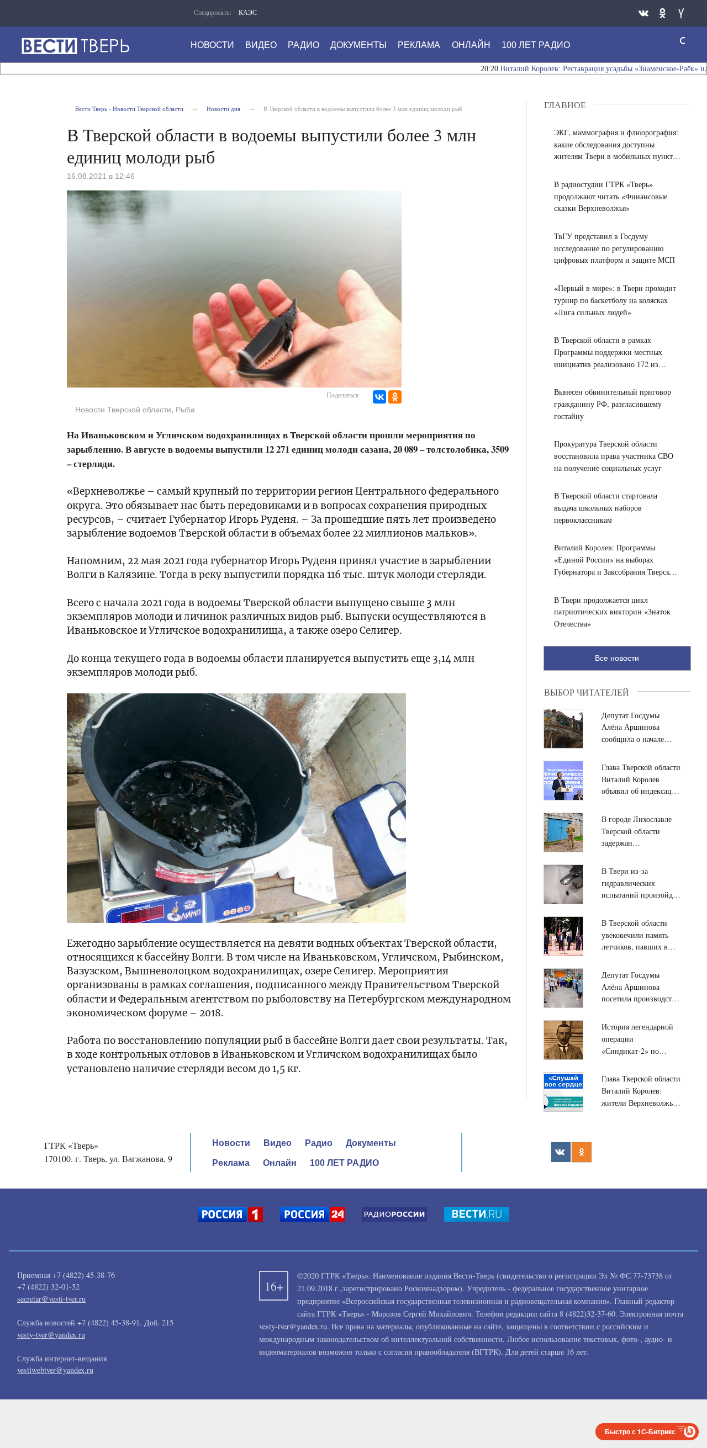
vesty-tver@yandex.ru (51, 1334)
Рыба (185, 409)
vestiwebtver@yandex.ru (55, 1370)
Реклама (419, 45)
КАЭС (248, 12)
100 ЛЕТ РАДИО (536, 45)
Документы (358, 45)
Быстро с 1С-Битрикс (640, 1431)
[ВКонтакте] (379, 397)
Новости (212, 45)
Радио (303, 45)
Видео (261, 45)
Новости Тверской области (123, 409)
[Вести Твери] (75, 45)
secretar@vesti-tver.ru (51, 1298)
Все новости (617, 658)
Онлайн (471, 45)
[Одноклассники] (395, 397)
